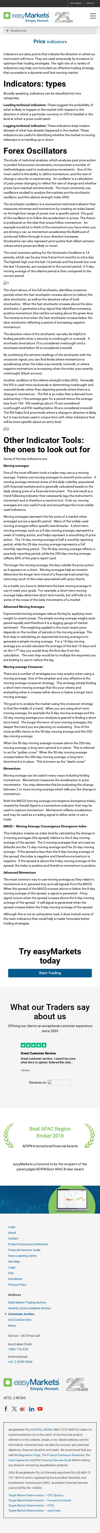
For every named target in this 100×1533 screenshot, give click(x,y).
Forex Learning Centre (22, 1256)
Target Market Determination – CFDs (31, 1505)
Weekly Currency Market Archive (29, 1308)
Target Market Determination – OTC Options (35, 1495)
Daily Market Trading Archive (27, 1302)
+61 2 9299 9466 (20, 1362)
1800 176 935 (18, 1349)
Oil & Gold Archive (19, 1320)
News (12, 1325)
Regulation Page (29, 1455)
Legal (11, 1267)
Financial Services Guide (24, 1250)
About (12, 1232)
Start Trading (50, 973)
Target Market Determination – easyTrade (34, 1510)
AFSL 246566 (44, 1429)
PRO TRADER (75, 3)
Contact (90, 3)
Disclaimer (15, 1279)
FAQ (10, 1273)
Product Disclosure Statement (28, 1244)
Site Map (14, 1261)
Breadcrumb (18, 30)
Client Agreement (19, 1460)
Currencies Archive (21, 1314)
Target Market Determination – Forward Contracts (39, 1500)
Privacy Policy (17, 1284)
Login (11, 1227)
